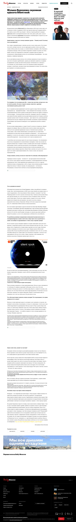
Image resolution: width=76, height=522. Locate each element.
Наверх (70, 480)
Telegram (60, 504)
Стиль (37, 3)
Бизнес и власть (6, 491)
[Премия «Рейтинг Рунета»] (59, 513)
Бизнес (32, 3)
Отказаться (69, 518)
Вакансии (21, 491)
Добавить (64, 3)
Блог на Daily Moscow (39, 493)
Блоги (4, 497)
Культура (25, 3)
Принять (61, 518)
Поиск (20, 503)
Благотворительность (23, 493)
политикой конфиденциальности (16, 520)
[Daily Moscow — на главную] (9, 480)
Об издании (21, 488)
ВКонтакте (66, 504)
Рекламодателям (38, 488)
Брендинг (21, 505)
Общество (44, 3)
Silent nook (27, 22)
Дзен (56, 504)
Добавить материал (40, 503)
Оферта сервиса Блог (7, 507)
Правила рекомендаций (8, 505)
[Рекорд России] (68, 513)
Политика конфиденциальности (9, 503)
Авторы (20, 489)
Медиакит (37, 491)
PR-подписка (37, 489)
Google (56, 507)
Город (19, 3)
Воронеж (9, 7)
